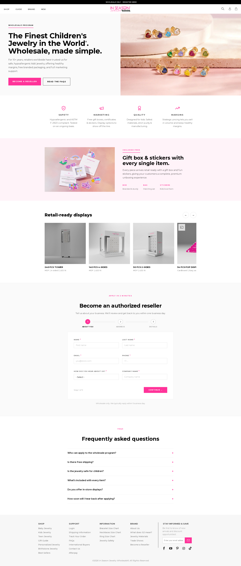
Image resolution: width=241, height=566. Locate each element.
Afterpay (73, 553)
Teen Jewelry (45, 536)
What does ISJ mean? (141, 532)
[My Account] (229, 8)
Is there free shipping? (120, 462)
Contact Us (74, 548)
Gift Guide (43, 540)
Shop (6, 9)
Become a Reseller (139, 544)
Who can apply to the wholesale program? (120, 453)
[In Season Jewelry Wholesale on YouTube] (170, 548)
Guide (18, 9)
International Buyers (79, 544)
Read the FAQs (56, 81)
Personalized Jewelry (49, 544)
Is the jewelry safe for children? (120, 471)
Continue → (155, 390)
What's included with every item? (120, 480)
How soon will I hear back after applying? (120, 498)
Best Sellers (44, 553)
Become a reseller (25, 81)
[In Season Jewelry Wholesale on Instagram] (183, 548)
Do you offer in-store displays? (120, 489)
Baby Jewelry (45, 528)
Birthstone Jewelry (48, 548)
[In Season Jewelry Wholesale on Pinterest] (177, 548)
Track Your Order (77, 536)
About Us (135, 528)
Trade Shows (136, 540)
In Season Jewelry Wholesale (113, 560)
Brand (31, 9)
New (43, 9)
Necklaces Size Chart (110, 532)
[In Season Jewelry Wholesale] (120, 9)
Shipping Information (80, 532)
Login (72, 528)
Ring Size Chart (107, 536)
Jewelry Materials (139, 536)
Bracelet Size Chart (109, 528)
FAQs (71, 540)
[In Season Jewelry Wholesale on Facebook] (164, 548)
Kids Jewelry (44, 532)
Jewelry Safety (107, 540)
